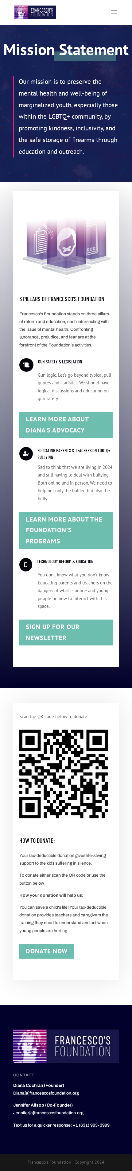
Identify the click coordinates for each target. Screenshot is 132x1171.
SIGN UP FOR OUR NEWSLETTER (53, 632)
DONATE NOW (47, 951)
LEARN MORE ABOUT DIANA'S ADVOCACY (57, 424)
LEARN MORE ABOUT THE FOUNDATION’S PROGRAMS (64, 530)
